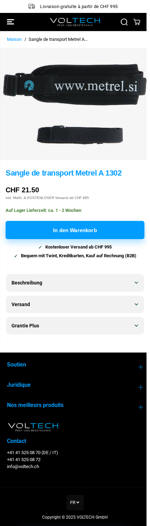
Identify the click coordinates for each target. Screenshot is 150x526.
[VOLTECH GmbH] (75, 22)
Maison (14, 39)
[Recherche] (124, 22)
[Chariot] (136, 22)
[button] (11, 22)
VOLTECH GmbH (90, 517)
